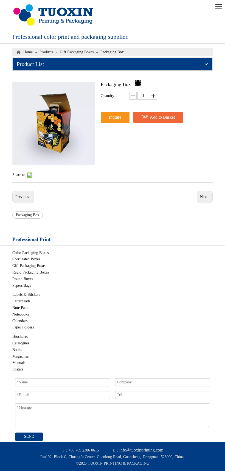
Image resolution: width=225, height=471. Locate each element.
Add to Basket (162, 117)
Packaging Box (27, 215)
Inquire (115, 117)
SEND (29, 436)
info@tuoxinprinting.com (141, 450)
